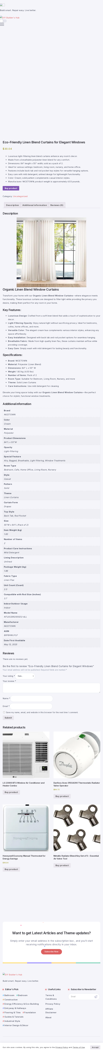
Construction (11, 999)
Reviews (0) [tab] (56, 205)
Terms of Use (79, 1047)
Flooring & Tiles (12, 1012)
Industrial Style (12, 1021)
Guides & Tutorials (13, 1016)
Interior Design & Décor (16, 1025)
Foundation (30, 1012)
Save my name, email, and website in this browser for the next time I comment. (42, 712)
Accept (95, 1047)
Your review (9, 681)
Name (6, 698)
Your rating (9, 676)
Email (6, 706)
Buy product (11, 188)
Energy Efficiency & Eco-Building (21, 1004)
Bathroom (9, 995)
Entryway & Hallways (15, 1008)
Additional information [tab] (34, 205)
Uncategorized (20, 196)
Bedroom (23, 995)
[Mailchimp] (95, 996)
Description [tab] (12, 205)
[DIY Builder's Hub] (10, 17)
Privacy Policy (62, 1047)
